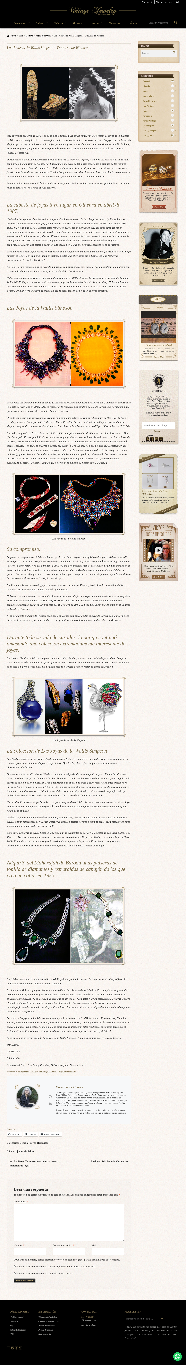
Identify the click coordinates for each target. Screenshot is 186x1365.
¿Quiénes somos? (17, 1317)
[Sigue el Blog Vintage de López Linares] (20, 1349)
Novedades (158, 116)
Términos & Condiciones (48, 1317)
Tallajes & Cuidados (18, 1330)
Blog (21, 35)
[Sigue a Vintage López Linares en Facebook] (9, 1349)
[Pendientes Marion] (150, 481)
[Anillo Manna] (165, 465)
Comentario (21, 1201)
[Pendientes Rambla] (165, 481)
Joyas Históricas (43, 35)
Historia (160, 86)
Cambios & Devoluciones (48, 1321)
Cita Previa (14, 1321)
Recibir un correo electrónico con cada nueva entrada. (44, 1273)
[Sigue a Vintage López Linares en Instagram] (13, 1349)
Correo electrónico (63, 1245)
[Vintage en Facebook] (152, 439)
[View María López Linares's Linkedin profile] (50, 1103)
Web (94, 1245)
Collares (58, 23)
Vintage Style (160, 135)
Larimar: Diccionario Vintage (107, 1161)
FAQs (12, 1334)
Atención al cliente (88, 1325)
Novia (95, 23)
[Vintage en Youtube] (161, 439)
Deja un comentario (67, 1071)
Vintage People (160, 130)
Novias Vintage (158, 120)
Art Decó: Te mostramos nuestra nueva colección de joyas (33, 1163)
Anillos (39, 23)
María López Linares (47, 1071)
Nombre (19, 1245)
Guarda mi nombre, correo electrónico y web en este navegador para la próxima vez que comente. (68, 1259)
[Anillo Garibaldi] (150, 465)
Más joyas (114, 23)
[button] (177, 1356)
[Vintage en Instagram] (156, 439)
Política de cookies (45, 1330)
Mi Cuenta (147, 2)
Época (133, 23)
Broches (77, 23)
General (29, 35)
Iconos (160, 91)
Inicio (13, 35)
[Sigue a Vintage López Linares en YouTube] (17, 1349)
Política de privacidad (46, 1325)
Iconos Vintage (158, 96)
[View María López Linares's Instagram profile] (50, 1096)
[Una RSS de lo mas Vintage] (147, 439)
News (158, 111)
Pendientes (19, 23)
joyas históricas (25, 1151)
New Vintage (158, 106)
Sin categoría (158, 125)
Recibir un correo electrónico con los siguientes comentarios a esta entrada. (56, 1266)
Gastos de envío (44, 1334)
